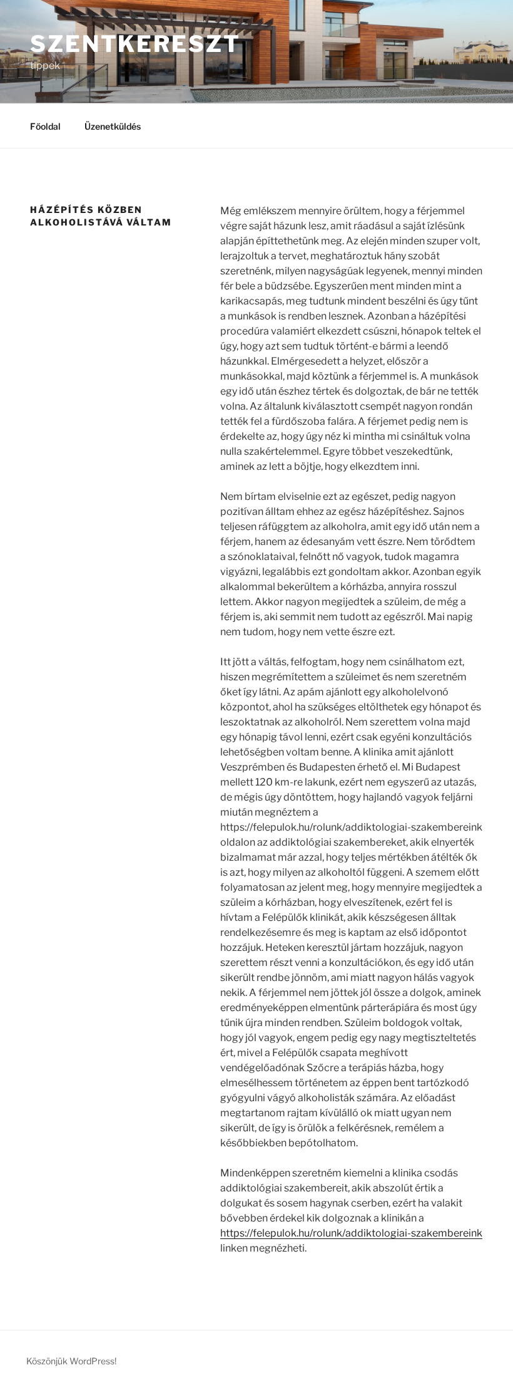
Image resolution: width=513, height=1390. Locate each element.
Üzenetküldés (112, 126)
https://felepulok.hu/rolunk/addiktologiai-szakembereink (351, 1233)
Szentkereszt (135, 44)
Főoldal (45, 126)
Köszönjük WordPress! (71, 1361)
